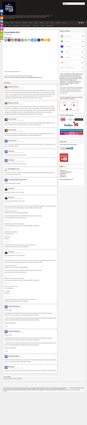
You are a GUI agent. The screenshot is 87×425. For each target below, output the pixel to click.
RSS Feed (79, 22)
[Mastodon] (22, 40)
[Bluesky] (32, 40)
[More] (48, 40)
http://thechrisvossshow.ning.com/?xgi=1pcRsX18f (16, 212)
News (12, 22)
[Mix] (1, 31)
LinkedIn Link (63, 176)
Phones (31, 22)
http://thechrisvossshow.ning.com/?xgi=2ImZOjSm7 (16, 267)
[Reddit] (12, 40)
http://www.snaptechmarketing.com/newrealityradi (27, 319)
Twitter (81, 22)
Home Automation (26, 25)
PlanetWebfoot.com (13, 168)
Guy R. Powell (12, 119)
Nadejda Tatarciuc (13, 86)
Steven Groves (12, 140)
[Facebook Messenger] (35, 40)
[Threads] (38, 40)
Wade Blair (11, 366)
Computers (36, 25)
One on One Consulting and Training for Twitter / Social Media (18, 75)
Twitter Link (62, 175)
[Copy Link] (45, 40)
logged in (11, 378)
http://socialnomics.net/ (15, 71)
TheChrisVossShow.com (66, 172)
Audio (47, 22)
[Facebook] (5, 40)
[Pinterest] (19, 40)
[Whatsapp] (25, 40)
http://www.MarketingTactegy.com (43, 122)
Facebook (83, 22)
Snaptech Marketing (14, 306)
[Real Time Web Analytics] (63, 166)
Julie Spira (11, 151)
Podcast (24, 22)
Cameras (57, 22)
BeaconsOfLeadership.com (66, 179)
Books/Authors (50, 25)
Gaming (42, 22)
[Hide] (0, 41)
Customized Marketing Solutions (17, 179)
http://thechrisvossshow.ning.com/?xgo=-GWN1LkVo (17, 246)
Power (4, 25)
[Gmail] (28, 40)
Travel (64, 22)
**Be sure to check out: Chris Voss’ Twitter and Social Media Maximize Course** (23, 77)
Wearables (16, 25)
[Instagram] (42, 40)
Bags (9, 25)
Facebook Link (63, 173)
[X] (9, 40)
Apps (36, 22)
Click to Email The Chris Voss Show (68, 144)
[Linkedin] (15, 40)
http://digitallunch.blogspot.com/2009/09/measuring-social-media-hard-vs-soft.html (23, 98)
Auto (52, 22)
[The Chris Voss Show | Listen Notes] (69, 110)
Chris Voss (6, 22)
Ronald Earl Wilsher (13, 356)
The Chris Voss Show (9, 8)
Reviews (18, 22)
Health (42, 25)
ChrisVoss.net (63, 170)
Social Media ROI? (12, 32)
